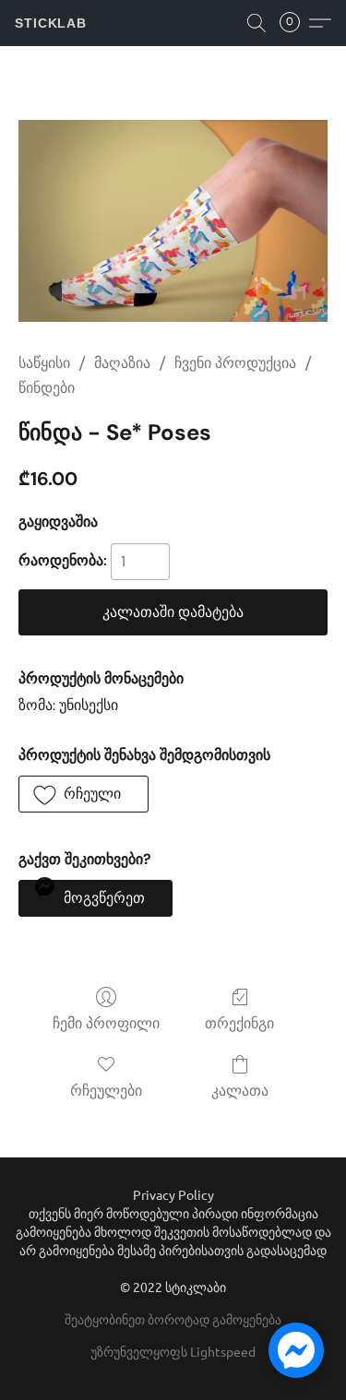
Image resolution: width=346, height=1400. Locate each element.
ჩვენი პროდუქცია (235, 363)
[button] (51, 23)
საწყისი (44, 363)
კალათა (239, 1090)
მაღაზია (122, 363)
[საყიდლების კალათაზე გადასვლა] (295, 23)
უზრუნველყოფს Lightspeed (173, 1351)
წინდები (46, 387)
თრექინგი (239, 1023)
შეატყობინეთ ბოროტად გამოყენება (173, 1319)
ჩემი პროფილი (106, 1023)
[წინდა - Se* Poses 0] (173, 221)
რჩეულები (106, 1090)
